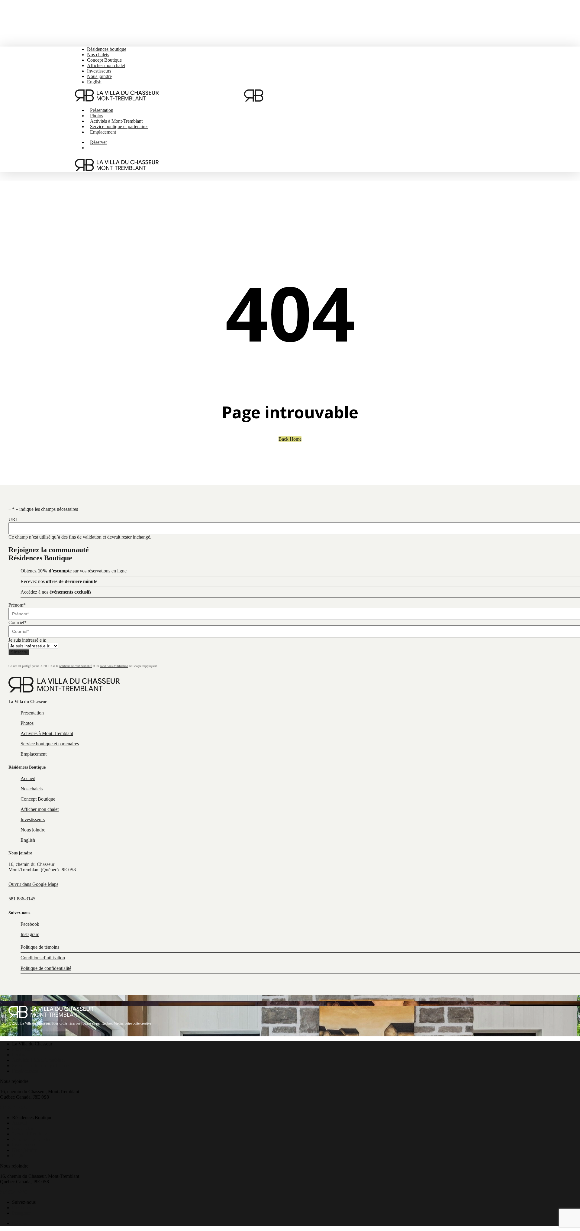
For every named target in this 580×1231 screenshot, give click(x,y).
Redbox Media (112, 1023)
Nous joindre (24, 1150)
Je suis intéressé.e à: (27, 640)
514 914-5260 (13, 1107)
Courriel (17, 622)
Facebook (21, 1207)
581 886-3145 (21, 898)
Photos (18, 1054)
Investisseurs (24, 1144)
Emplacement (25, 1071)
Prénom (17, 604)
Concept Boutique (29, 1133)
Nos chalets (23, 1128)
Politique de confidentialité (46, 968)
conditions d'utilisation (114, 666)
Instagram (21, 1213)
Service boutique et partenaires (41, 1065)
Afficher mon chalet (31, 1139)
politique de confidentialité (75, 666)
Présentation (23, 1049)
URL (13, 519)
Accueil (19, 1123)
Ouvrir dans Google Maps (33, 884)
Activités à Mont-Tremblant (38, 1060)
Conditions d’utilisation (43, 957)
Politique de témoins (40, 947)
